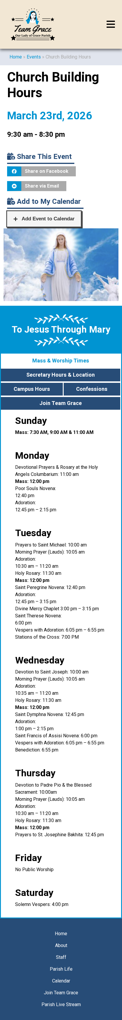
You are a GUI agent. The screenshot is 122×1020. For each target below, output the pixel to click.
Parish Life (61, 969)
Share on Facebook (46, 171)
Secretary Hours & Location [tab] (60, 375)
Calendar (61, 981)
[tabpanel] (61, 664)
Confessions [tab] (91, 389)
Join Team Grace (61, 992)
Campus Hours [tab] (32, 389)
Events (34, 57)
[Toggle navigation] (110, 24)
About (61, 945)
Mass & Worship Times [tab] (60, 361)
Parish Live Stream (61, 1004)
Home (15, 57)
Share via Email (42, 186)
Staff (61, 957)
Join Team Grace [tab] (60, 403)
